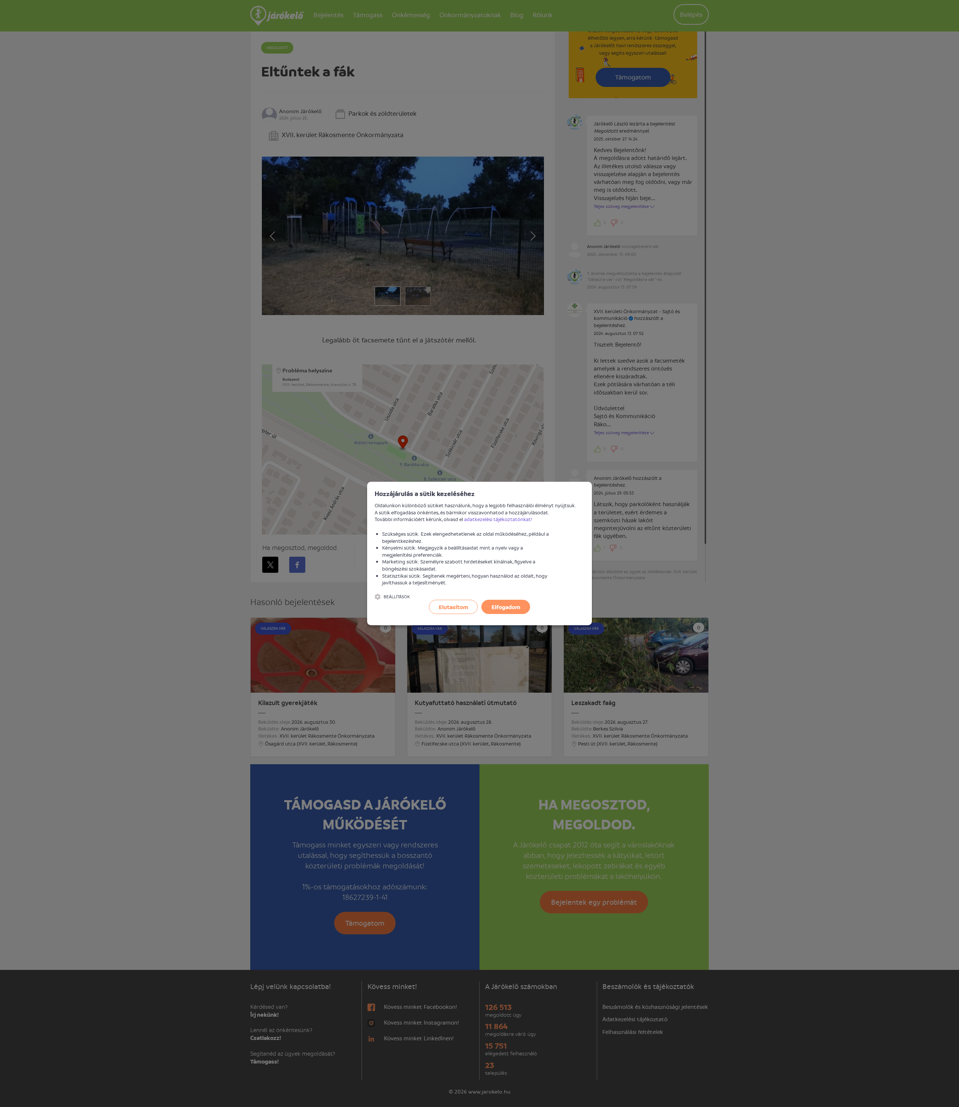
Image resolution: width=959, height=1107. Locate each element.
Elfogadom (505, 607)
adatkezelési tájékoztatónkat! (498, 519)
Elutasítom (453, 607)
